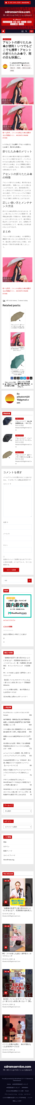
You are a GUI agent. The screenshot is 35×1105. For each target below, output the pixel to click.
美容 (19, 22)
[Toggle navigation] (22, 31)
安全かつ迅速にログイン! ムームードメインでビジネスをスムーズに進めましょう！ (17, 772)
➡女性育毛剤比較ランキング (20, 1084)
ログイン (6, 846)
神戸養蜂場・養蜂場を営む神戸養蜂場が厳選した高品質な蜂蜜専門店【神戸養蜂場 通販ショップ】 (16, 722)
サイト (5, 545)
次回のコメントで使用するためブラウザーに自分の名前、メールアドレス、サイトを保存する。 (17, 562)
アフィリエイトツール (11, 1094)
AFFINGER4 (25, 1087)
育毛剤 (29, 22)
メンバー (29, 1097)
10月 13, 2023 (19, 425)
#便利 (18, 68)
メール (6, 534)
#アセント (27, 65)
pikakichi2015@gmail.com (20, 63)
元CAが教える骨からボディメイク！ (15, 697)
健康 (15, 22)
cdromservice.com (17, 12)
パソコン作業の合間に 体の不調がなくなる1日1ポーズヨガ (16, 1045)
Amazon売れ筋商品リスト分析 (15, 1091)
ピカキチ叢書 (7, 626)
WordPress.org (8, 860)
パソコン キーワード (24, 1094)
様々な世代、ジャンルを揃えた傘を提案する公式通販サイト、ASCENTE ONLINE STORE (17, 135)
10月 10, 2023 (19, 459)
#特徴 (12, 70)
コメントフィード (9, 855)
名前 (5, 522)
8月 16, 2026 (8, 914)
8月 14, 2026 (8, 959)
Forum (5, 715)
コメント (7, 484)
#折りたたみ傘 (26, 68)
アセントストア (7, 39)
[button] (26, 31)
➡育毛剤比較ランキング (13, 1087)
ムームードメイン (7, 22)
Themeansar (17, 1080)
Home (9, 1084)
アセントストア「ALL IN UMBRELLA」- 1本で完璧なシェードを (23, 423)
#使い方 (12, 68)
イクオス (21, 24)
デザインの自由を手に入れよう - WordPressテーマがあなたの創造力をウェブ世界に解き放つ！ (17, 782)
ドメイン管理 (14, 24)
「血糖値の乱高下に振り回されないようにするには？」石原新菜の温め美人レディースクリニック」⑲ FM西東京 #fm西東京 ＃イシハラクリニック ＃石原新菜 (17, 663)
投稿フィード (7, 851)
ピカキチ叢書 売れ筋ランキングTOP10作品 (14, 1097)
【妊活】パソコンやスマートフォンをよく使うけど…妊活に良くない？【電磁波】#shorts (17, 682)
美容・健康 (7, 880)
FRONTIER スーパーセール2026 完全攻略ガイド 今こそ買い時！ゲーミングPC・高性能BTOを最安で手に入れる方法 (17, 792)
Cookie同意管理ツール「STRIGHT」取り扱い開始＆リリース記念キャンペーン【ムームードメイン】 (17, 763)
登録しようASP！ (17, 1101)
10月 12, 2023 (19, 442)
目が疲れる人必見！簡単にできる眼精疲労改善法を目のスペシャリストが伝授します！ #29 (16, 746)
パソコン (24, 22)
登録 (4, 842)
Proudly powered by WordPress (12, 1079)
